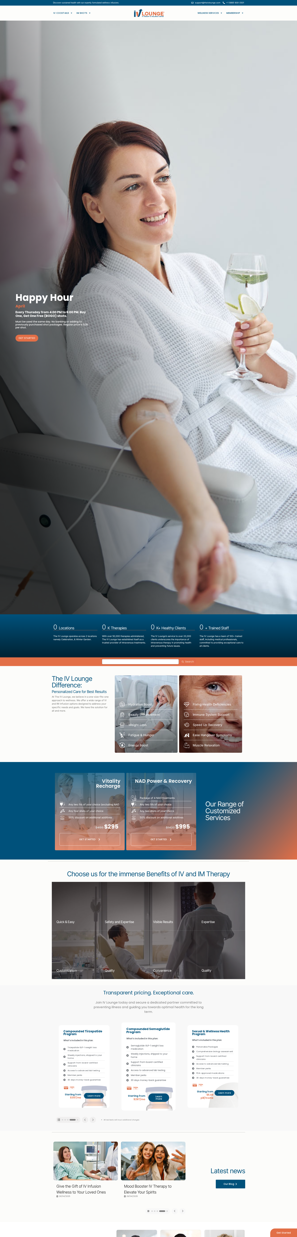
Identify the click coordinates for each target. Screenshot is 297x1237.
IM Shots (81, 13)
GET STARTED (27, 338)
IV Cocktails (61, 13)
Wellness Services (208, 13)
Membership (233, 13)
